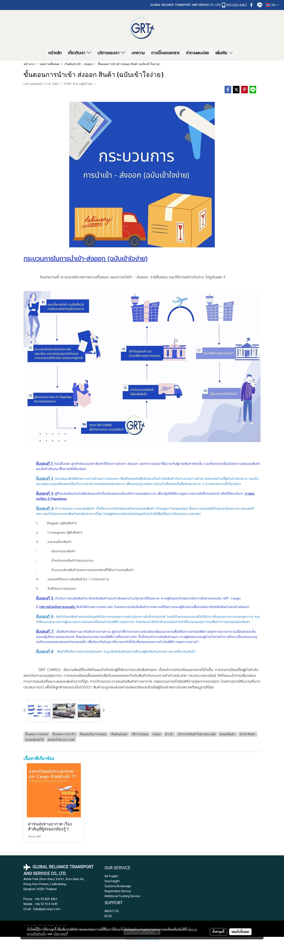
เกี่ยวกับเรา (77, 53)
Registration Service (118, 891)
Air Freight (111, 876)
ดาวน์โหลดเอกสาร (165, 53)
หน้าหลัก (55, 53)
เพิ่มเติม (222, 53)
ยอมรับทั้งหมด (240, 932)
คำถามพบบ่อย (197, 53)
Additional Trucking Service (122, 896)
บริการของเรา (109, 53)
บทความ (138, 53)
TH (273, 4)
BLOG (108, 916)
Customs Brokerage (118, 886)
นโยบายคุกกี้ (60, 934)
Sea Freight (112, 881)
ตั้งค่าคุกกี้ (218, 932)
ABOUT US (112, 911)
